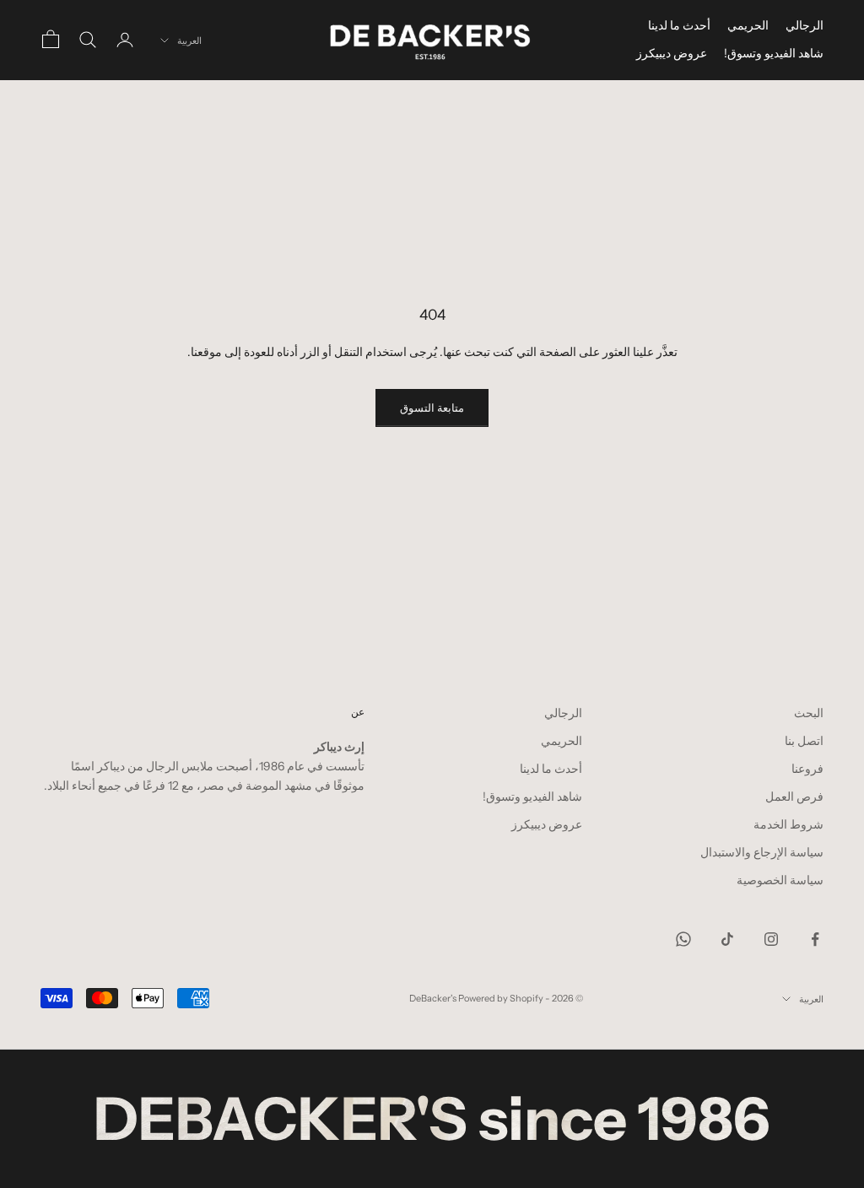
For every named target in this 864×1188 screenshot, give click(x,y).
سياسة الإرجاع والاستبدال (762, 852)
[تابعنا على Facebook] (815, 939)
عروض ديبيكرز (671, 53)
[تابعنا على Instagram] (771, 939)
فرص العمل (794, 796)
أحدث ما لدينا (679, 25)
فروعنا (807, 768)
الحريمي (748, 25)
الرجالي (805, 25)
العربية (189, 40)
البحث (809, 713)
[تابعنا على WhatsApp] (683, 939)
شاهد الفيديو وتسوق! (774, 53)
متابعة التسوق (432, 407)
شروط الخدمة (788, 824)
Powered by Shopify (500, 998)
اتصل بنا (804, 740)
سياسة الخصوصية (780, 880)
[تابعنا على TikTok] (727, 939)
